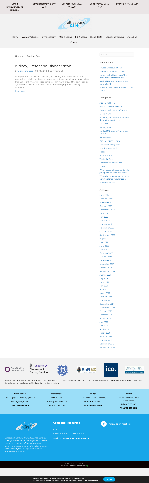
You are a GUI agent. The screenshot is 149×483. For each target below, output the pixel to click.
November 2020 (107, 307)
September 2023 (107, 210)
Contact (74, 42)
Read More (20, 91)
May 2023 (104, 217)
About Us (132, 37)
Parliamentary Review (110, 141)
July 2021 (104, 278)
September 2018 (107, 347)
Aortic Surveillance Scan (111, 107)
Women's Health (107, 183)
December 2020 (107, 304)
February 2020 (106, 336)
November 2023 (107, 202)
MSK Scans (81, 37)
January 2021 (105, 300)
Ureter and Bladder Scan (111, 163)
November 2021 (107, 264)
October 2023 (106, 206)
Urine (102, 166)
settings (95, 480)
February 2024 (106, 199)
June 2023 (104, 213)
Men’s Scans (65, 37)
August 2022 (105, 239)
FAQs (55, 429)
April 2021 (104, 289)
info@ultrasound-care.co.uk (76, 438)
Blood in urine (106, 114)
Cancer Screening (114, 37)
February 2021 (106, 297)
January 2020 (106, 340)
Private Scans (106, 155)
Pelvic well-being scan (110, 145)
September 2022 (107, 235)
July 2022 (104, 242)
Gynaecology (49, 37)
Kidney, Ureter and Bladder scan (43, 66)
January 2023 (106, 224)
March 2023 (105, 220)
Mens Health (105, 137)
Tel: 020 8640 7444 (92, 405)
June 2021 (104, 282)
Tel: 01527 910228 (56, 405)
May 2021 (104, 286)
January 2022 (106, 257)
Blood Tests (96, 37)
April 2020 (104, 329)
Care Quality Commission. (47, 383)
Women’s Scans (30, 37)
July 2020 (104, 322)
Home (15, 37)
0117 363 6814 (130, 408)
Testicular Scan (106, 159)
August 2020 (106, 318)
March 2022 (105, 249)
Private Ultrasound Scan (111, 68)
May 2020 (104, 326)
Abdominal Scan (107, 103)
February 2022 (106, 253)
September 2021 (107, 271)
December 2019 (107, 344)
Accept (109, 479)
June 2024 (104, 195)
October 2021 (106, 268)
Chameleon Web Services (77, 465)
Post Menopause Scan (110, 148)
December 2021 (107, 260)
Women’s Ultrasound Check (113, 71)
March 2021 (105, 293)
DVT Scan (104, 124)
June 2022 (104, 246)
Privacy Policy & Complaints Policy (69, 433)
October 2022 (106, 231)
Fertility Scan (106, 127)
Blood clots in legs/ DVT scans (113, 110)
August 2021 (105, 275)
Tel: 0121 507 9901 (20, 405)
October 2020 (106, 311)
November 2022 (107, 228)
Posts (102, 152)
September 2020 (107, 315)
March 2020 (105, 333)
